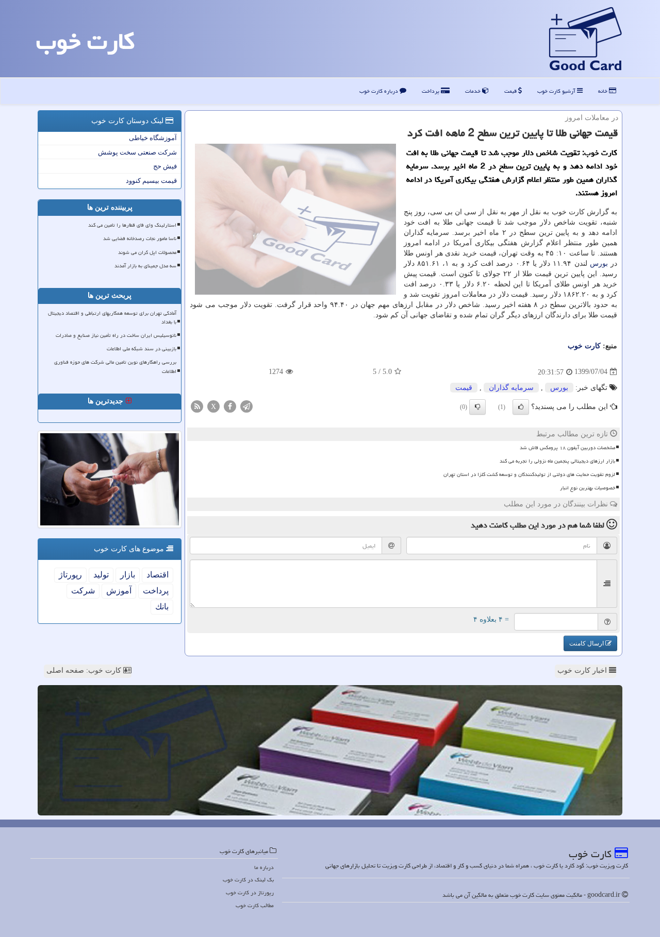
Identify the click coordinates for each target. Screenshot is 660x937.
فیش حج (165, 166)
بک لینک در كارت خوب (248, 879)
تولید (101, 574)
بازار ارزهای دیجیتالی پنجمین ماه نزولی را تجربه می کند (557, 461)
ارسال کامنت (587, 643)
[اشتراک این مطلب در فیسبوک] (230, 406)
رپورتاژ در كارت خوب (250, 892)
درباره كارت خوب (379, 91)
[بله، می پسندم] (521, 407)
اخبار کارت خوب (583, 670)
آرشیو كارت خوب (557, 91)
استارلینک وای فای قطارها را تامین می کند (132, 225)
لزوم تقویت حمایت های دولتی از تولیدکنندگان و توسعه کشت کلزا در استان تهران (529, 474)
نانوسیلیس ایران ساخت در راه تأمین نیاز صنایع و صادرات (116, 335)
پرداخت (431, 91)
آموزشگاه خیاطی (153, 138)
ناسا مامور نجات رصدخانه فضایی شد (139, 238)
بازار (127, 574)
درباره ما (264, 867)
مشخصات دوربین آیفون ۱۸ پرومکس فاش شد (567, 447)
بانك (162, 606)
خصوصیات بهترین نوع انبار (587, 488)
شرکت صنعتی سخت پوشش (137, 152)
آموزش (118, 590)
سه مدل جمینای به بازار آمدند (145, 266)
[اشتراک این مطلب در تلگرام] (246, 406)
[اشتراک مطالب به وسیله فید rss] (197, 406)
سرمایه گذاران (511, 387)
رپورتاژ (70, 574)
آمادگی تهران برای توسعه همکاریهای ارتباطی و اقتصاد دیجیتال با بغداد (112, 317)
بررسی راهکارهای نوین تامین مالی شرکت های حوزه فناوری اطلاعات (115, 366)
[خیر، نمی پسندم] (477, 407)
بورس (599, 263)
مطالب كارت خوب (255, 905)
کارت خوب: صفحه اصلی (84, 670)
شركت (83, 590)
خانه (603, 91)
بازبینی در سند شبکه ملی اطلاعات (141, 349)
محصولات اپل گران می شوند (147, 252)
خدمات (473, 91)
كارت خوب (85, 41)
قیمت (511, 91)
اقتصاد (157, 574)
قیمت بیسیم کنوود (151, 180)
